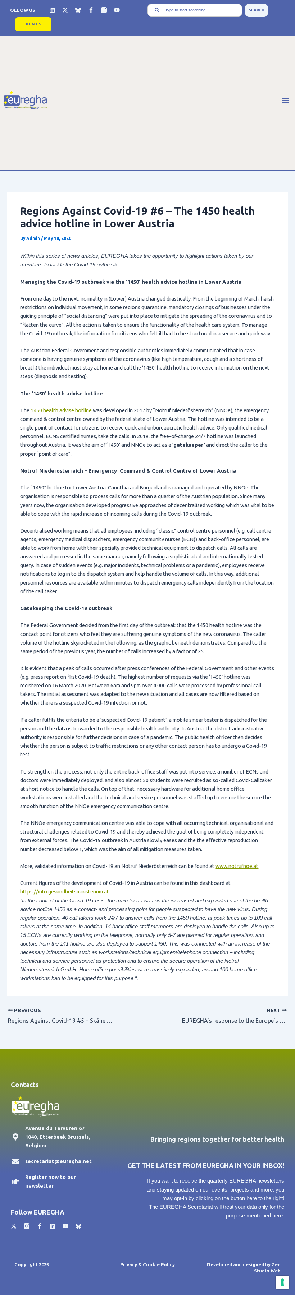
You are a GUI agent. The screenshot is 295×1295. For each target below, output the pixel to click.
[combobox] (195, 10)
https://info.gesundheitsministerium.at (64, 891)
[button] (285, 100)
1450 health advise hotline (61, 410)
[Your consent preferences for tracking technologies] (282, 1282)
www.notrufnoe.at (236, 866)
